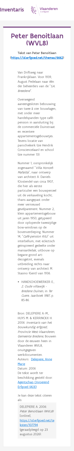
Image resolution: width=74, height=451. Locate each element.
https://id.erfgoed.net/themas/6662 (37, 58)
